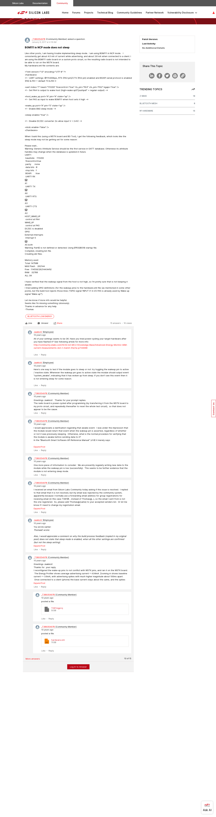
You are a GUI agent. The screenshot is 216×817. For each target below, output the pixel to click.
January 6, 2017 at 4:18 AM (44, 42)
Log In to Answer (78, 667)
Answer (44, 323)
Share (59, 323)
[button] (213, 408)
